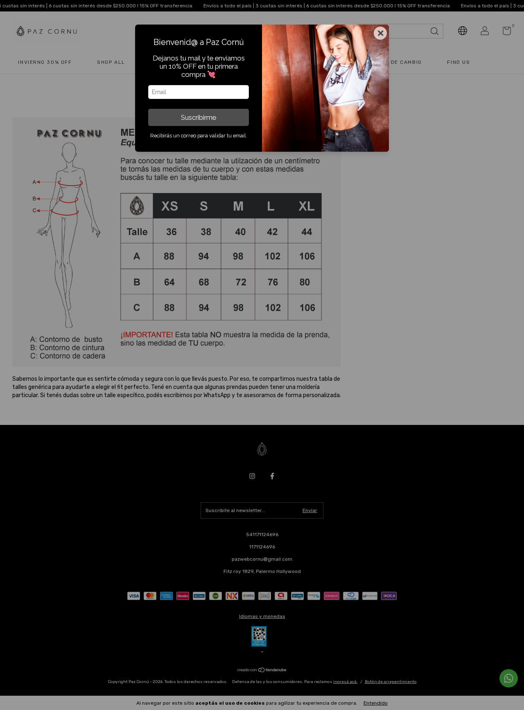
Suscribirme (198, 117)
